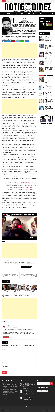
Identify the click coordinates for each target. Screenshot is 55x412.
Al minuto (35, 13)
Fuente (5, 398)
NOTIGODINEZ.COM (8, 410)
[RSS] (46, 1)
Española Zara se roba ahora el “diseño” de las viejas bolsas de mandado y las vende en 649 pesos (29, 392)
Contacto (41, 13)
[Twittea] (8, 41)
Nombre (4, 362)
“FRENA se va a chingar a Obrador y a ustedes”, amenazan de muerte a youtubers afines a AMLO (29, 398)
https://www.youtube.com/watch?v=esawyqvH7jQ (17, 334)
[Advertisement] (19, 50)
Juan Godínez (11, 39)
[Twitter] (42, 1)
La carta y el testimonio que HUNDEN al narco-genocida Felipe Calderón (49, 68)
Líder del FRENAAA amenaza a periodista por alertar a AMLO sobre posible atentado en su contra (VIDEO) (49, 80)
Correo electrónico (6, 366)
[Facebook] (40, 1)
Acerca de (9, 13)
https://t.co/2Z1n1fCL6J (27, 187)
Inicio (3, 13)
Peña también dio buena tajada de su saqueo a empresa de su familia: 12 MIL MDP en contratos (10, 275)
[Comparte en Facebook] (4, 41)
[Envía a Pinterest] (13, 41)
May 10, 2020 (30, 189)
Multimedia (28, 13)
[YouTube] (44, 1)
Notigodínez (17, 39)
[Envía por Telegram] (17, 41)
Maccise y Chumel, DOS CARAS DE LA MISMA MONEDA (48, 62)
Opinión (21, 13)
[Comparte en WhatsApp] (22, 41)
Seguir (50, 123)
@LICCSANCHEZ (26, 182)
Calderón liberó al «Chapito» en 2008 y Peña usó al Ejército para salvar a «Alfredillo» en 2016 (49, 55)
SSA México (43, 28)
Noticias (15, 13)
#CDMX (28, 184)
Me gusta (43, 123)
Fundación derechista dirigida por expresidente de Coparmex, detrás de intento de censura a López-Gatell (29, 275)
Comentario (4, 349)
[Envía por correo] (27, 41)
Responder (6, 337)
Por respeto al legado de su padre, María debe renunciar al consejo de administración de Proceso (49, 46)
